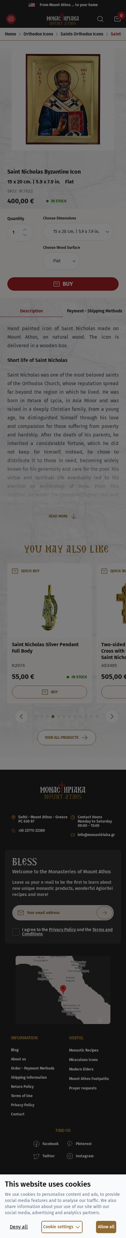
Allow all (106, 1226)
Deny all (19, 1227)
